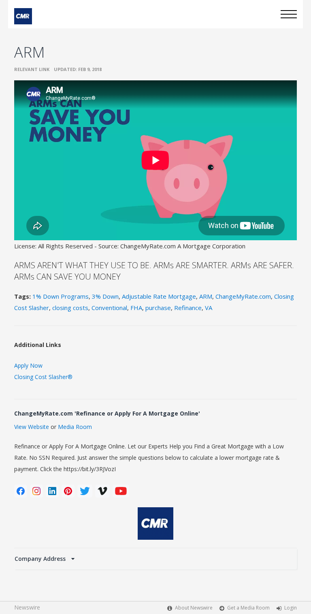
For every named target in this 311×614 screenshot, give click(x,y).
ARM (205, 296)
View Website (31, 427)
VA (208, 308)
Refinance (188, 308)
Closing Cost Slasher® (43, 377)
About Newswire (194, 607)
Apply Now (28, 365)
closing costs (70, 308)
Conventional (109, 308)
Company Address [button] (41, 558)
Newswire (27, 607)
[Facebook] (20, 491)
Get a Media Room (248, 607)
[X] (84, 491)
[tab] (155, 559)
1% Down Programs (60, 296)
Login (290, 607)
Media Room (75, 427)
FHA (136, 308)
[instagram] (36, 491)
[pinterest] (68, 491)
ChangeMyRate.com (243, 296)
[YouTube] (121, 491)
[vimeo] (102, 491)
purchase (158, 308)
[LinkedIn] (52, 491)
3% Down (105, 296)
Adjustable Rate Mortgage (159, 296)
